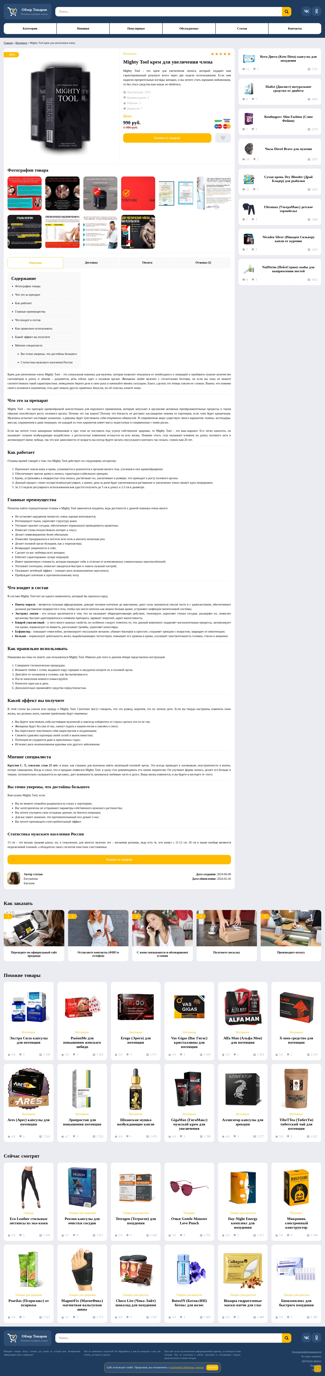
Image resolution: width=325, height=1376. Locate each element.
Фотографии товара (27, 286)
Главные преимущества (30, 311)
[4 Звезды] (225, 54)
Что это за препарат (27, 294)
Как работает (23, 303)
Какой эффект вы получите (32, 337)
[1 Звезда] (212, 54)
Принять (212, 1367)
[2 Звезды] (217, 54)
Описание (35, 262)
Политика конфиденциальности (306, 1352)
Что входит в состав (28, 320)
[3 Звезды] (221, 54)
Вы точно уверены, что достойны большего (49, 353)
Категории (30, 28)
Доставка (91, 262)
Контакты (295, 28)
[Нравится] (223, 138)
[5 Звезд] (229, 54)
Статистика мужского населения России (47, 362)
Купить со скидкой (167, 137)
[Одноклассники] (316, 11)
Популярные (136, 28)
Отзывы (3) (203, 262)
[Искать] (286, 11)
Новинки (83, 28)
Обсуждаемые (188, 28)
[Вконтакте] (306, 11)
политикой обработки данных (187, 1367)
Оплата (147, 262)
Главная (8, 43)
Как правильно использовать (33, 328)
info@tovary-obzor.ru (311, 1361)
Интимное (21, 43)
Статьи (242, 28)
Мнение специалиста (28, 345)
